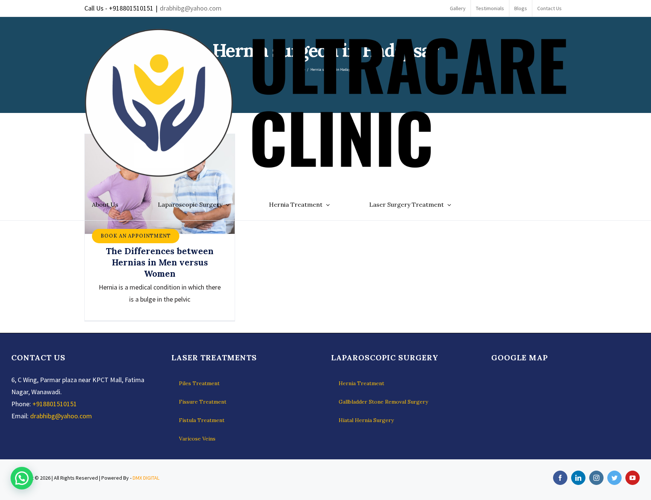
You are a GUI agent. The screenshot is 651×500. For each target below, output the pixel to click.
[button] (22, 478)
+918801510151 (54, 403)
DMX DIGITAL (146, 477)
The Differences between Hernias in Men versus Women (160, 262)
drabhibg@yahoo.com (191, 8)
